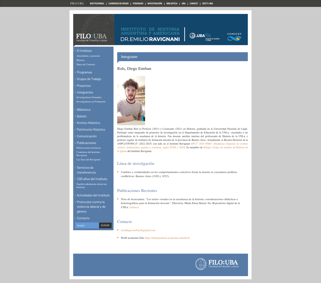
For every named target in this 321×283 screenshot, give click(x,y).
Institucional (97, 3)
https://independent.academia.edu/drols (167, 238)
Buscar (105, 225)
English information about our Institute (92, 185)
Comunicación (87, 136)
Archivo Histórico (88, 123)
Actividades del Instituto (93, 195)
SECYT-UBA (207, 3)
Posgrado (138, 3)
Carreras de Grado (119, 3)
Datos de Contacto (86, 64)
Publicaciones (86, 143)
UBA (184, 3)
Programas (84, 72)
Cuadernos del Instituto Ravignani (88, 153)
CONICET (194, 3)
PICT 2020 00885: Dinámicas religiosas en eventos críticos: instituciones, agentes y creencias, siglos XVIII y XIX (182, 145)
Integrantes (85, 92)
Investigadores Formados (89, 97)
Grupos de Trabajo (89, 79)
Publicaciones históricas (89, 147)
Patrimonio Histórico (91, 129)
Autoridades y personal (88, 55)
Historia (81, 60)
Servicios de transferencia (86, 170)
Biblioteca (171, 3)
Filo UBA (79, 3)
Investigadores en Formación (91, 101)
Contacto (83, 218)
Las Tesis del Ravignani (88, 159)
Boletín (82, 116)
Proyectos (84, 86)
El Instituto (84, 51)
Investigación (154, 3)
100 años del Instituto (92, 179)
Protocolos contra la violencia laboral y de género (91, 207)
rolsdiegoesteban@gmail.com (138, 230)
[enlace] (134, 207)
